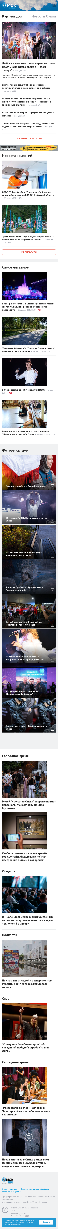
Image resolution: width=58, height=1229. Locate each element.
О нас (4, 1189)
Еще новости (29, 252)
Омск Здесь (9, 5)
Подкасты (9, 935)
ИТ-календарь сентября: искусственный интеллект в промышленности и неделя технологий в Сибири (27, 920)
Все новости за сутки (29, 138)
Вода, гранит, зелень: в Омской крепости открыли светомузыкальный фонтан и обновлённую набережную (28, 306)
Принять (46, 1222)
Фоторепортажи (15, 450)
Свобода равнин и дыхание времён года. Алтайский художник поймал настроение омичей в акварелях (24, 856)
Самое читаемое (15, 267)
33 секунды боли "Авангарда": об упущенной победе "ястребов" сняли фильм (25, 1047)
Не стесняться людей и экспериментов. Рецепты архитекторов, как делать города (27, 984)
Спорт (6, 998)
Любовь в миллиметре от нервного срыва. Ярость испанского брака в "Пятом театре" (29, 67)
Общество (9, 871)
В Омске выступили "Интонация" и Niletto (23, 389)
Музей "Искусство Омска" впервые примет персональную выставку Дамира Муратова (29, 805)
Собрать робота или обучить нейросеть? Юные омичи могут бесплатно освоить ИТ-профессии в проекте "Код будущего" (26, 101)
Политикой (17, 1224)
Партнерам (13, 1189)
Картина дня (12, 16)
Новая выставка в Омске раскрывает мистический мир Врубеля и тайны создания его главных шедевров (25, 1163)
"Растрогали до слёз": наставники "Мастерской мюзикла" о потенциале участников (26, 1111)
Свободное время (15, 756)
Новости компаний (17, 155)
